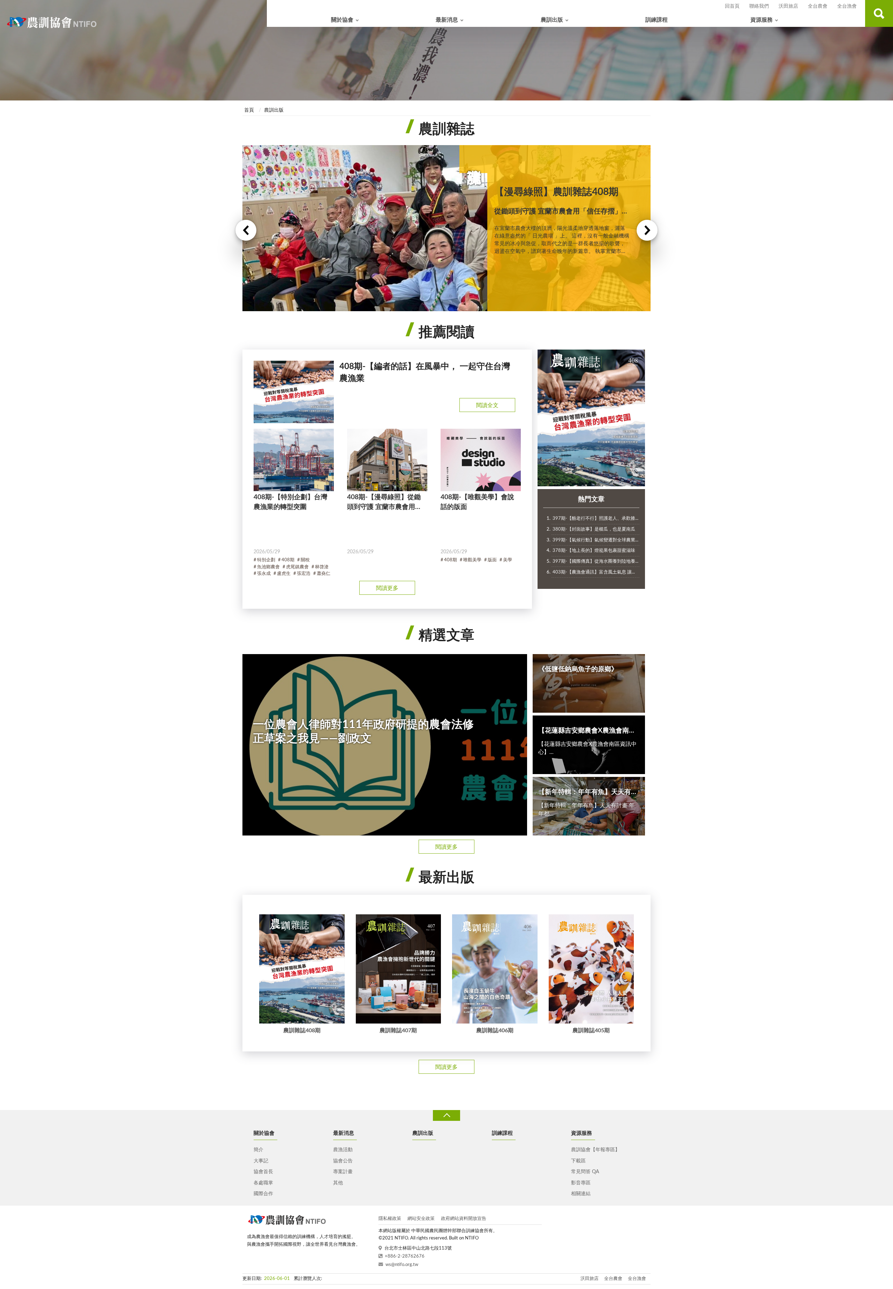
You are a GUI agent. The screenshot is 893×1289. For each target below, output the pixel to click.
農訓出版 (552, 20)
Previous (245, 230)
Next (647, 230)
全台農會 (817, 6)
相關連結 (581, 1193)
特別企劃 (266, 560)
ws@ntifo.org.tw (401, 1264)
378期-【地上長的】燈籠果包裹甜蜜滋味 (594, 550)
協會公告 (343, 1161)
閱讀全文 (487, 405)
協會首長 (263, 1171)
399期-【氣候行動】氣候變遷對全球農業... (595, 540)
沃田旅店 (788, 6)
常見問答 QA (585, 1171)
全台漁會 (847, 6)
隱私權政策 (389, 1218)
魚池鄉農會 (268, 567)
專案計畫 (343, 1171)
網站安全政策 (421, 1218)
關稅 (305, 560)
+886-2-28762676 (405, 1256)
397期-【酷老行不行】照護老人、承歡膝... (595, 518)
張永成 (264, 573)
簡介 (258, 1149)
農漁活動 (343, 1149)
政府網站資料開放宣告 (463, 1218)
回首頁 (732, 6)
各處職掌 (263, 1183)
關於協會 (342, 20)
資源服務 (761, 20)
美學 (507, 560)
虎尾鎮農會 (297, 567)
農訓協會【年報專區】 (595, 1149)
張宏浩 (303, 573)
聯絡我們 (759, 6)
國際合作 (263, 1193)
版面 (492, 560)
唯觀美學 (472, 560)
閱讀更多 (387, 588)
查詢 (879, 13)
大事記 (261, 1161)
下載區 (578, 1161)
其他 (338, 1183)
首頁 (249, 110)
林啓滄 (322, 567)
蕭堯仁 (323, 573)
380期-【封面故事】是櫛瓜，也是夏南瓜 (594, 529)
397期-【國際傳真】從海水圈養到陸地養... (595, 561)
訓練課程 (656, 20)
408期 (288, 560)
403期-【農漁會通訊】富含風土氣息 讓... (594, 572)
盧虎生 (284, 573)
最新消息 (447, 20)
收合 (446, 1115)
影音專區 (581, 1183)
